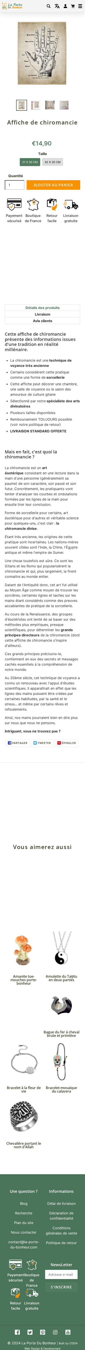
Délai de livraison (61, 1203)
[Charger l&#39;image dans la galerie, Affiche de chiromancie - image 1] (21, 105)
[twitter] (29, 1333)
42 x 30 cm (53, 162)
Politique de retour (61, 1243)
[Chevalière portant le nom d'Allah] (23, 1117)
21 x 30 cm (30, 162)
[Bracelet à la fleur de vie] (23, 1062)
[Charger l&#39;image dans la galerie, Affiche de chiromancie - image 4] (64, 105)
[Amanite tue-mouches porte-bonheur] (23, 950)
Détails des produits (43, 308)
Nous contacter (23, 1232)
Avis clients (42, 321)
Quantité (15, 176)
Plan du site (23, 1223)
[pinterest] (42, 1333)
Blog (23, 1203)
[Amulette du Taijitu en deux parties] (61, 950)
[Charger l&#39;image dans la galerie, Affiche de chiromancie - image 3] (49, 105)
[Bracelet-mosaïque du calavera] (61, 1062)
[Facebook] (17, 1333)
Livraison (42, 314)
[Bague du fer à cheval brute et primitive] (61, 1006)
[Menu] (80, 6)
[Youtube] (67, 1333)
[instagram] (55, 1333)
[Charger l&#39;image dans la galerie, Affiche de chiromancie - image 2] (35, 105)
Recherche (23, 1213)
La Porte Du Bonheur (39, 1343)
